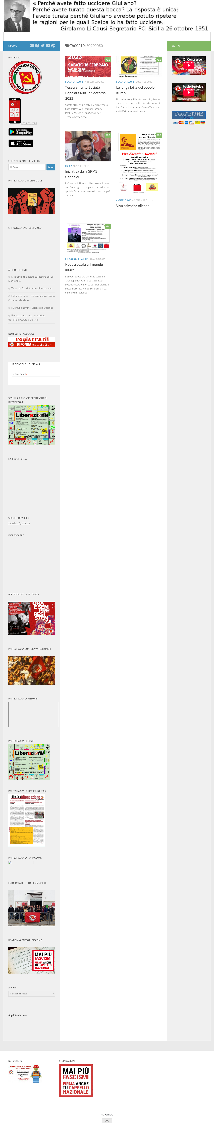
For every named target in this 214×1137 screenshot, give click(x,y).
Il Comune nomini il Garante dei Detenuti (32, 307)
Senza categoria (74, 81)
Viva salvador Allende (132, 206)
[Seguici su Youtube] (48, 46)
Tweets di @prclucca (19, 523)
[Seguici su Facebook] (37, 46)
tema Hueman (46, 1130)
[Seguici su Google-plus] (53, 46)
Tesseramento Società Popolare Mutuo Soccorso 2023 (85, 93)
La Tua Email (19, 374)
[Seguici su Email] (32, 46)
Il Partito (83, 259)
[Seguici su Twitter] (42, 46)
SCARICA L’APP (29, 123)
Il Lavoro (70, 259)
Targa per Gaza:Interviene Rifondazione (31, 288)
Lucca (68, 166)
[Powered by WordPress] (21, 1130)
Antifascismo (123, 200)
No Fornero (14, 36)
